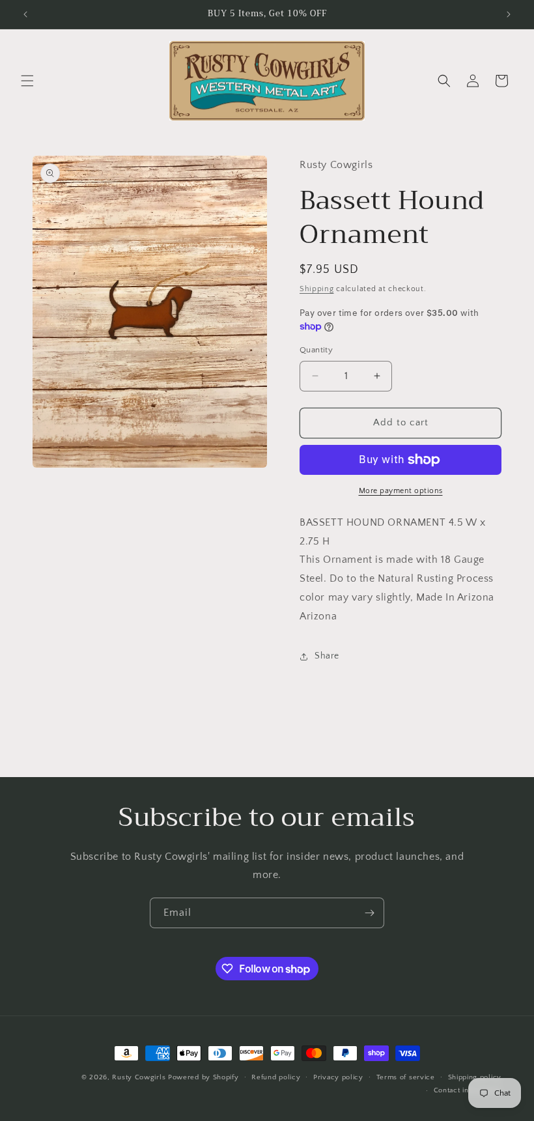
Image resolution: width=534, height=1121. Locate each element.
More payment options (401, 491)
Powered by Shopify (203, 1077)
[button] (27, 80)
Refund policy (275, 1077)
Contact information (467, 1090)
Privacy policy (338, 1077)
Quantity (316, 349)
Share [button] (327, 656)
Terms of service (405, 1077)
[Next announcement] (508, 14)
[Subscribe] (369, 913)
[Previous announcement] (25, 14)
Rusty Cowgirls (138, 1077)
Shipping (317, 289)
